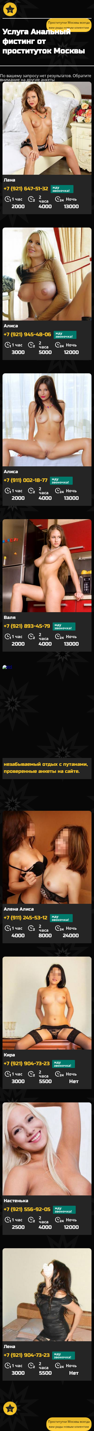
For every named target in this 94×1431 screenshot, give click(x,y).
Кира (9, 1055)
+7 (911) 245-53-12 (36, 918)
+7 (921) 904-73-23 (37, 1064)
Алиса (11, 326)
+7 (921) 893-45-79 (38, 626)
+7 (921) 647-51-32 (37, 189)
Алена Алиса (19, 909)
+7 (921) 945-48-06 (38, 335)
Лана (9, 180)
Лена (9, 1346)
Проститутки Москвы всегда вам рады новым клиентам (69, 1424)
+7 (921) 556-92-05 (38, 1210)
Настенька (16, 1200)
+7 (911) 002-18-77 (36, 480)
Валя (10, 617)
